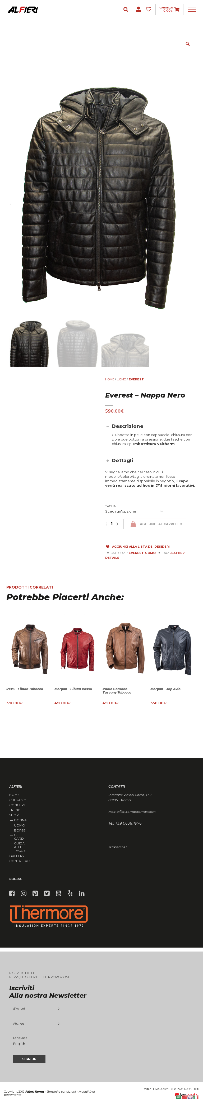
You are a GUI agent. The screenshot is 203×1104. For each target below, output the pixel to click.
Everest (136, 379)
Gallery (16, 856)
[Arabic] (179, 1096)
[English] (190, 1096)
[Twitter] (47, 893)
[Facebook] (12, 893)
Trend (15, 810)
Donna (20, 820)
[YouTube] (58, 893)
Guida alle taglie (20, 847)
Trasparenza (117, 847)
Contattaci (19, 861)
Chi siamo (17, 800)
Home (109, 379)
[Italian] (196, 1096)
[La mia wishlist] (149, 9)
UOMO (121, 379)
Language (20, 1037)
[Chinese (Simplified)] (184, 1096)
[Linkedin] (82, 893)
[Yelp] (70, 893)
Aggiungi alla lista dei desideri (141, 546)
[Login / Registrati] (126, 9)
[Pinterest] (35, 893)
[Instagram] (23, 893)
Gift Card (19, 836)
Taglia (110, 506)
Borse (20, 830)
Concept (17, 805)
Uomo (19, 825)
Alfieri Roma (34, 1091)
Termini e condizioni (61, 1091)
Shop (14, 815)
